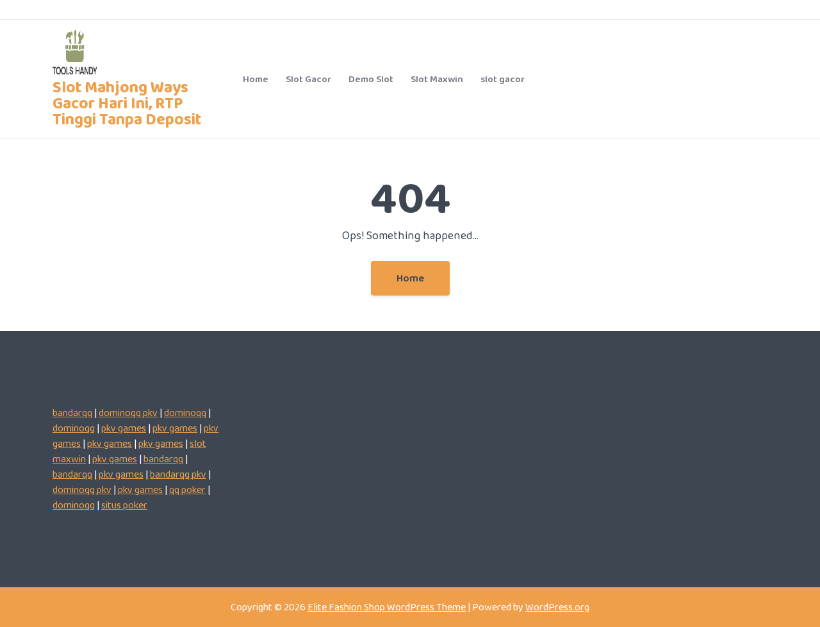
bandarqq (72, 412)
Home (255, 79)
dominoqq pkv (128, 412)
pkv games (123, 428)
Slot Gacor (308, 79)
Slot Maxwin (437, 79)
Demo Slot (370, 79)
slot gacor (502, 79)
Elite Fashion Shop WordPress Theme (387, 606)
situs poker (124, 504)
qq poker (187, 489)
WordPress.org (557, 606)
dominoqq (185, 412)
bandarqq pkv (178, 474)
